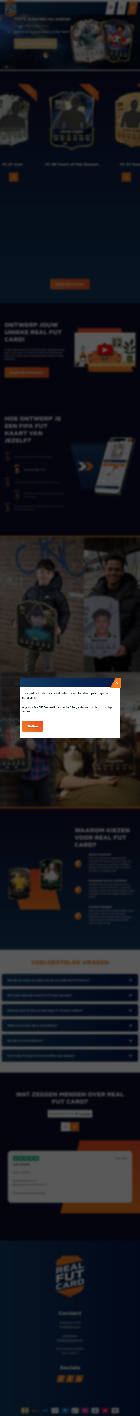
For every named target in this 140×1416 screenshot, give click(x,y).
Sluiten (32, 726)
